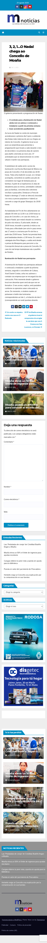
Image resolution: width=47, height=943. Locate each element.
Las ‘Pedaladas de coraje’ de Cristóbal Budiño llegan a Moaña (23, 359)
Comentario (9, 442)
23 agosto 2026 (14, 755)
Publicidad (5, 925)
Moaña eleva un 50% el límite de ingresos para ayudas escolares (20, 383)
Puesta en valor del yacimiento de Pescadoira (22, 569)
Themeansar (41, 920)
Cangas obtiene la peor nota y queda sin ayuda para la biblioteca (23, 801)
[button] (39, 32)
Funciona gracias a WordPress (12, 920)
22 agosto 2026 (14, 830)
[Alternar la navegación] (43, 32)
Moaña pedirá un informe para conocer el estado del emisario (22, 407)
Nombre (7, 487)
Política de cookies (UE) (9, 930)
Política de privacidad (24, 925)
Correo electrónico (11, 499)
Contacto (13, 925)
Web (5, 512)
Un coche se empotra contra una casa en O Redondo (14, 315)
